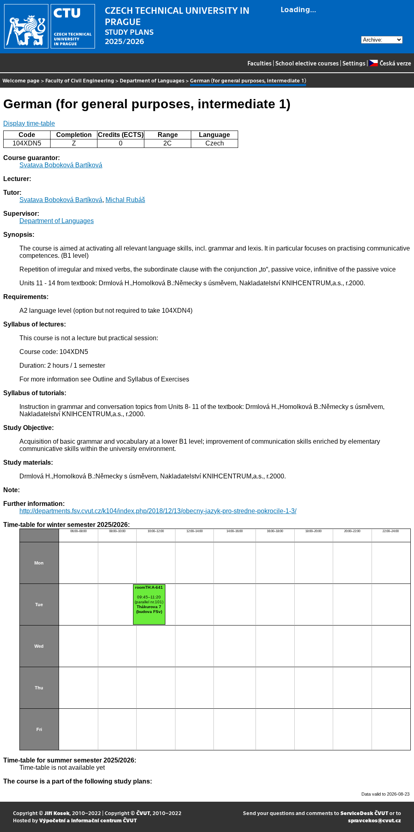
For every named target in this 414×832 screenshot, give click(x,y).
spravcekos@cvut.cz (374, 820)
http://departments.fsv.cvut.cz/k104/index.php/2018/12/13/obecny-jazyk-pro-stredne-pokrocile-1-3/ (157, 511)
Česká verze (395, 63)
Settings (353, 63)
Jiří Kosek (57, 813)
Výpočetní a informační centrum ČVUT (88, 820)
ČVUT (143, 813)
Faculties (259, 63)
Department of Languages (152, 80)
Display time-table (29, 123)
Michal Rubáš (125, 199)
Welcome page (21, 80)
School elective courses (307, 63)
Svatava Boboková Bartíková (60, 165)
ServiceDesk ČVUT (364, 813)
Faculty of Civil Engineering (79, 80)
